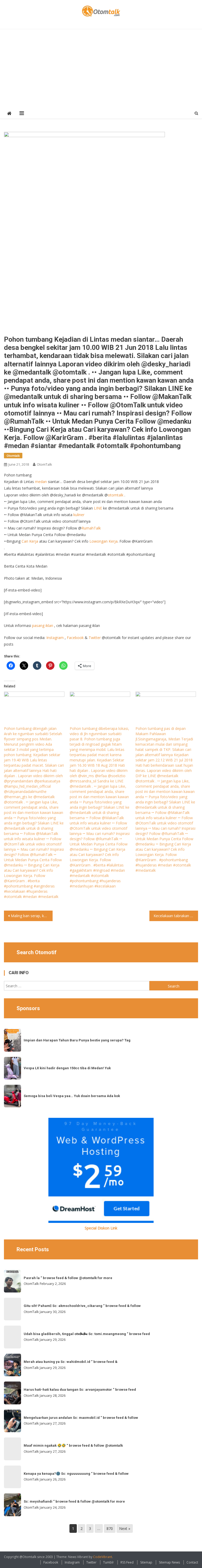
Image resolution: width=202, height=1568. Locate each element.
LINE (98, 508)
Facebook (75, 637)
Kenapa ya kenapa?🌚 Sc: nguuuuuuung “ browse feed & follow (76, 1474)
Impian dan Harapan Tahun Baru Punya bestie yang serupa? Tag (77, 1040)
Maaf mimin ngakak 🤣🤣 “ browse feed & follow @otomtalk (73, 1445)
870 (110, 1528)
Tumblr (108, 1562)
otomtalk (115, 494)
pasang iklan (42, 625)
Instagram (55, 637)
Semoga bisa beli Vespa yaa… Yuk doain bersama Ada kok (72, 1096)
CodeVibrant (102, 1557)
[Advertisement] (101, 68)
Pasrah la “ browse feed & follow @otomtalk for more (68, 1278)
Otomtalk (13, 456)
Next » (124, 1528)
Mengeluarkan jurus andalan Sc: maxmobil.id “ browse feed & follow (81, 1418)
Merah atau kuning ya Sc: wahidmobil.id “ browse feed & (71, 1362)
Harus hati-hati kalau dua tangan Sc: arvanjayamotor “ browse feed (80, 1390)
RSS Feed (127, 1562)
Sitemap (146, 1562)
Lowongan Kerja (103, 541)
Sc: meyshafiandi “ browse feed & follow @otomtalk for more (74, 1501)
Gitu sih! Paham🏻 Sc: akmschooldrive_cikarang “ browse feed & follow (82, 1306)
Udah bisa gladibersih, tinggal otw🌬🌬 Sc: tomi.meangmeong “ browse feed (87, 1334)
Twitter (95, 637)
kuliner (78, 514)
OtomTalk (44, 464)
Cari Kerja (30, 541)
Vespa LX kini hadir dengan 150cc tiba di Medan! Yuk (67, 1068)
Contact (192, 1562)
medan (41, 481)
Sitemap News (169, 1562)
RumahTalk (91, 528)
